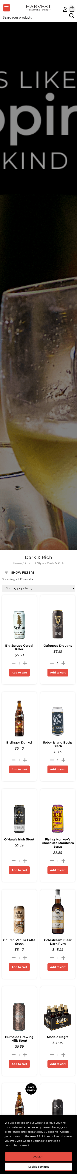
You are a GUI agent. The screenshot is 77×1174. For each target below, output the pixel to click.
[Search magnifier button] (71, 17)
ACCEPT (38, 1156)
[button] (6, 7)
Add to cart (19, 672)
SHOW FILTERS (23, 572)
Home (17, 563)
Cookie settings (38, 1166)
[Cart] (72, 8)
